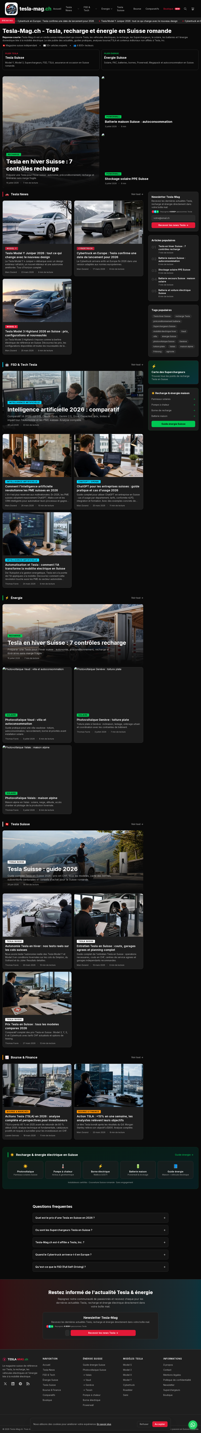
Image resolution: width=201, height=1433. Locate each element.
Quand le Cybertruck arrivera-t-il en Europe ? (100, 1254)
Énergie (105, 8)
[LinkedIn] (13, 1384)
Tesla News (69, 9)
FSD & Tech (87, 9)
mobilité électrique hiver (164, 331)
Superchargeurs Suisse (164, 326)
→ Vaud (87, 1380)
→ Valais (87, 1375)
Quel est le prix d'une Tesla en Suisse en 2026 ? (100, 1218)
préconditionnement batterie (166, 321)
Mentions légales (172, 1375)
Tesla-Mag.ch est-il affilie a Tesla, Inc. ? (100, 1242)
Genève (183, 341)
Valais (172, 346)
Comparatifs (152, 8)
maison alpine (186, 346)
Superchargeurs (171, 1390)
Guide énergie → (184, 1154)
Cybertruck (129, 1385)
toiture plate (159, 346)
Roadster (128, 1390)
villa (155, 336)
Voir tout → (137, 194)
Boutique (171, 8)
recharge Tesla (183, 316)
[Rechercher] (185, 9)
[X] (5, 1384)
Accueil (57, 8)
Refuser (144, 1424)
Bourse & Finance (52, 1390)
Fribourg (157, 351)
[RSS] (28, 1384)
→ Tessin (87, 1390)
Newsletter (168, 1385)
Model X (127, 1375)
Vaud (183, 331)
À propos (168, 1364)
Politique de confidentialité (177, 1380)
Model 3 (127, 1369)
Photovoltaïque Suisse (94, 1369)
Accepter (160, 1424)
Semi (125, 1395)
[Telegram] (20, 1384)
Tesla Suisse (120, 9)
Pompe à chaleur (91, 1395)
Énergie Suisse (50, 1380)
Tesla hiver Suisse (162, 316)
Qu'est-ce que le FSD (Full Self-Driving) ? (100, 1267)
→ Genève (88, 1385)
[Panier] (193, 9)
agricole (170, 351)
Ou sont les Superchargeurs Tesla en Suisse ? (100, 1230)
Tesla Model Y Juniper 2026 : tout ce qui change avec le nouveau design (104, 21)
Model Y (127, 1380)
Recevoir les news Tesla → (173, 225)
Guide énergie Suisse (173, 424)
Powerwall (88, 1405)
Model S (127, 1364)
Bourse (137, 8)
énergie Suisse (169, 336)
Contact (167, 1369)
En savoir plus (104, 1424)
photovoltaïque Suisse (163, 341)
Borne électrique (91, 1400)
